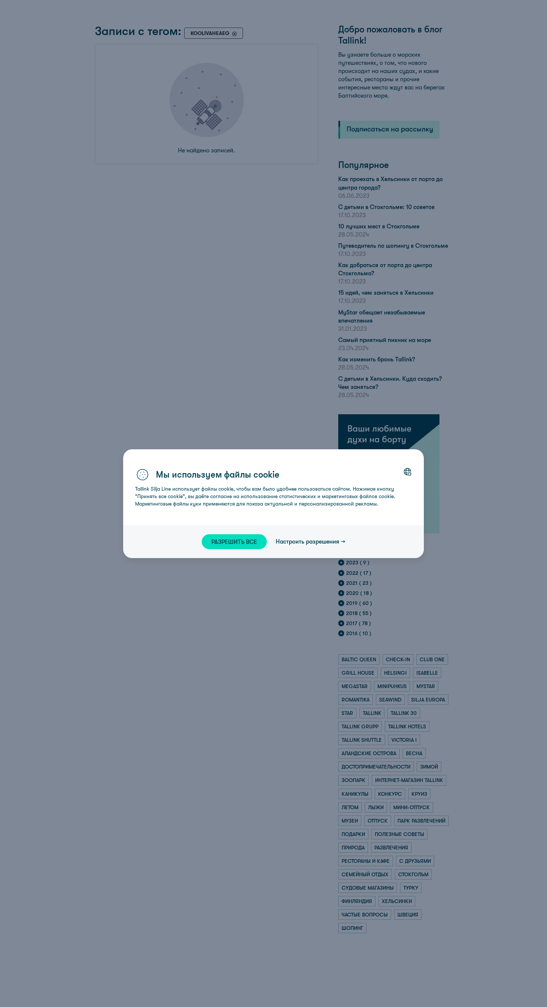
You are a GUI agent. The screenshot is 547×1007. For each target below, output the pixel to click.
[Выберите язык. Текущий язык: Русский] (407, 471)
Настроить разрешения (307, 541)
